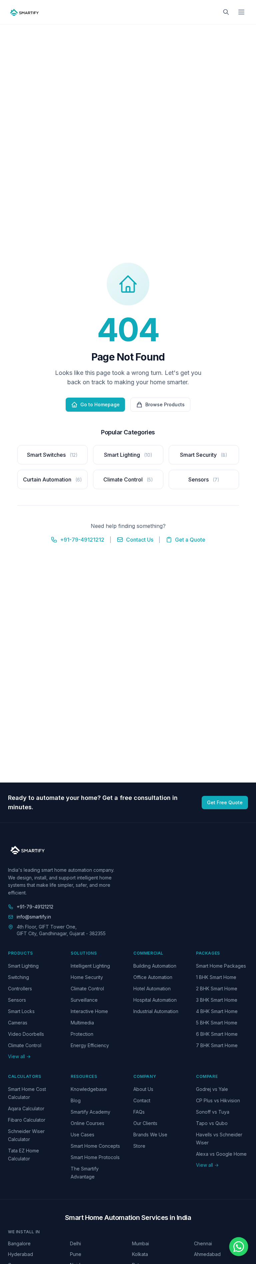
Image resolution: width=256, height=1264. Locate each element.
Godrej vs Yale (212, 1089)
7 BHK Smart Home (217, 1045)
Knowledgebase (89, 1089)
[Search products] (226, 12)
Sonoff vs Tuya (212, 1112)
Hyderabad (20, 1254)
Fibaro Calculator (26, 1120)
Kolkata (140, 1254)
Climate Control (24, 1045)
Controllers (20, 988)
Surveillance (84, 1000)
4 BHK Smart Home (217, 1011)
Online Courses (87, 1123)
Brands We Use (150, 1134)
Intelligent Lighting (90, 966)
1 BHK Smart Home (216, 977)
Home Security (87, 977)
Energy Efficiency (90, 1045)
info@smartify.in (34, 917)
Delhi (75, 1243)
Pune (75, 1254)
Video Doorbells (26, 1034)
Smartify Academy (90, 1112)
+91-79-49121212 (82, 539)
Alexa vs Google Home (221, 1154)
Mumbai (140, 1243)
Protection (82, 1034)
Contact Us (139, 539)
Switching (18, 977)
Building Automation (154, 966)
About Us (143, 1089)
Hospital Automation (155, 1000)
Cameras (17, 1022)
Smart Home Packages (221, 966)
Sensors (17, 1000)
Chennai (203, 1243)
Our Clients (145, 1123)
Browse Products (165, 404)
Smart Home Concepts (95, 1146)
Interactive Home (89, 1011)
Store (139, 1146)
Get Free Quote (225, 802)
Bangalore (19, 1243)
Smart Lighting (23, 966)
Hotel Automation (152, 988)
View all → (19, 1056)
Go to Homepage (100, 404)
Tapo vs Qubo (212, 1123)
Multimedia (82, 1022)
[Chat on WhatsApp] (238, 1246)
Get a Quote (190, 539)
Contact (141, 1100)
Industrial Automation (155, 1011)
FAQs (139, 1112)
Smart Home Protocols (95, 1157)
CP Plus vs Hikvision (218, 1100)
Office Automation (152, 977)
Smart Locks (21, 1011)
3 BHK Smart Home (216, 1000)
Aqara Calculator (26, 1108)
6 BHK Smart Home (217, 1034)
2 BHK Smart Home (216, 988)
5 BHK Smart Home (216, 1022)
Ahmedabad (207, 1254)
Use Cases (82, 1134)
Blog (76, 1100)
